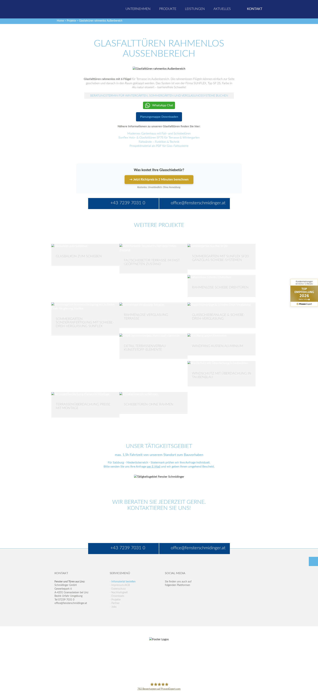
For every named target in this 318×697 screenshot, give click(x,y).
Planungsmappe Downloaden (159, 116)
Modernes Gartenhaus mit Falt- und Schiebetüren (159, 133)
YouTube (168, 600)
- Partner (115, 603)
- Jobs (113, 607)
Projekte (71, 21)
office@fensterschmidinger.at (70, 603)
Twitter (176, 593)
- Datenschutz (118, 589)
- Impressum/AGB (120, 585)
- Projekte (115, 599)
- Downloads (117, 596)
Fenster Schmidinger (69, 8)
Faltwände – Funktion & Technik (159, 141)
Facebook (168, 593)
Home (60, 21)
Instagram (183, 600)
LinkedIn (183, 593)
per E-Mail (153, 466)
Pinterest (176, 600)
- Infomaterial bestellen (123, 581)
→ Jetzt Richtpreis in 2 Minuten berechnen (159, 179)
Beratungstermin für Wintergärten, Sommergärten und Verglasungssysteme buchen (159, 95)
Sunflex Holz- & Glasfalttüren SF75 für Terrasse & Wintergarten (159, 137)
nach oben (313, 561)
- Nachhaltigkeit (119, 592)
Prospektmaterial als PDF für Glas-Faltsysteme (159, 145)
